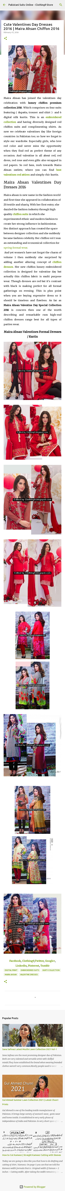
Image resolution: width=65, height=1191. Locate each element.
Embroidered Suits (30, 970)
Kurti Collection (51, 970)
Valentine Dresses (29, 975)
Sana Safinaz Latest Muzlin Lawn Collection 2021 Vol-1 (29, 1049)
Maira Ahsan (11, 975)
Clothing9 (28, 960)
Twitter (39, 960)
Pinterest (33, 965)
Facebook (15, 960)
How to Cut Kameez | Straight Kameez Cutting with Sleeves (31, 1155)
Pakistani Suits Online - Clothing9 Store (30, 4)
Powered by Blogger (34, 1186)
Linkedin (21, 965)
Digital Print (11, 970)
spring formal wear (15, 247)
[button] (5, 39)
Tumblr (45, 965)
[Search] (61, 4)
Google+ (50, 960)
